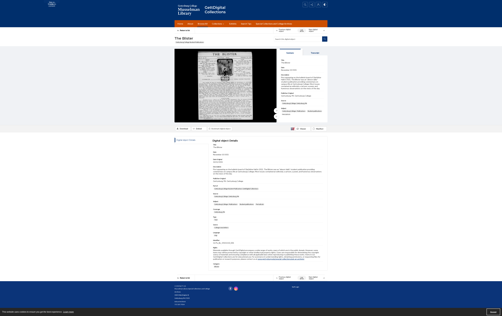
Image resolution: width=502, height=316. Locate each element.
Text (215, 220)
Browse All (202, 23)
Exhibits (232, 23)
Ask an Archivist (180, 302)
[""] (216, 10)
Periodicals (286, 114)
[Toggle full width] (276, 110)
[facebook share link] (230, 288)
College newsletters (221, 228)
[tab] (290, 52)
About (190, 23)
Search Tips (246, 23)
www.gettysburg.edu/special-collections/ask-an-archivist (281, 259)
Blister (216, 267)
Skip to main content (52, 2)
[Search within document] (324, 39)
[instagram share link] (236, 288)
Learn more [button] (68, 312)
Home (180, 23)
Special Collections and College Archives (274, 23)
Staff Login (295, 287)
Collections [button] (217, 23)
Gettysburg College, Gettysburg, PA (294, 103)
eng (215, 235)
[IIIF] (292, 128)
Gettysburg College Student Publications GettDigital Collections (236, 189)
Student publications (315, 111)
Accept (493, 312)
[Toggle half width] (276, 116)
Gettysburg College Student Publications (190, 42)
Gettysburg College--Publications (293, 111)
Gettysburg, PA (219, 212)
